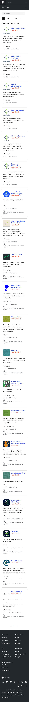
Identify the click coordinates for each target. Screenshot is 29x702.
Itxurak (17, 637)
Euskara (7, 678)
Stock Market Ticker (18, 28)
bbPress (5, 668)
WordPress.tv (6, 657)
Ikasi (3, 648)
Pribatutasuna (6, 643)
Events (17, 651)
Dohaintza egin (20, 654)
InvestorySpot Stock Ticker (16, 501)
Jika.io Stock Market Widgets (16, 193)
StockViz (14, 350)
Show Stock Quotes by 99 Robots (18, 222)
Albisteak (4, 637)
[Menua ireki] (26, 2)
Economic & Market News (16, 165)
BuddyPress (6, 670)
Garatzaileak (5, 654)
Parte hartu (18, 648)
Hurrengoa (17, 626)
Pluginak (17, 640)
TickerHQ (14, 531)
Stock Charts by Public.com (16, 286)
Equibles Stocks (16, 560)
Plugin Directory (6, 7)
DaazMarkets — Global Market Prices (18, 442)
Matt (4, 665)
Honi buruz (5, 635)
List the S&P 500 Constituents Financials (17, 382)
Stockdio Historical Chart (16, 85)
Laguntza (4, 651)
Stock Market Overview (16, 57)
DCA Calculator (16, 592)
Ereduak (17, 643)
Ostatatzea (5, 640)
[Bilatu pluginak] (23, 13)
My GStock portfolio (18, 473)
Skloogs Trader (16, 317)
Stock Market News (18, 136)
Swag (17, 657)
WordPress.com (7, 662)
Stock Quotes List (17, 110)
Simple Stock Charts (18, 410)
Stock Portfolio (16, 254)
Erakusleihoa (19, 635)
